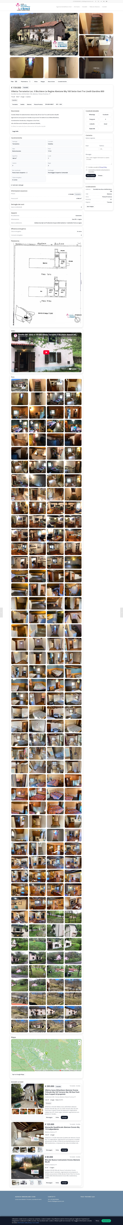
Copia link (92, 128)
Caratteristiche (62, 81)
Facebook (105, 114)
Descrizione (51, 81)
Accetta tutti (106, 1220)
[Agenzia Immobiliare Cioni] (22, 7)
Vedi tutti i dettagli (17, 185)
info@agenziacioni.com (87, 1)
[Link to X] (98, 1)
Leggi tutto (15, 131)
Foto (14, 81)
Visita (57, 1117)
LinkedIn (92, 124)
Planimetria (25, 81)
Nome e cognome (90, 138)
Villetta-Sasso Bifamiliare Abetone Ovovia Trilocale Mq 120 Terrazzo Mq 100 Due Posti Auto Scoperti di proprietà (62, 1092)
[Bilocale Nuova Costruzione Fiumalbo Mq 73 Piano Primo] (1, 612)
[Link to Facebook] (95, 1)
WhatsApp (92, 114)
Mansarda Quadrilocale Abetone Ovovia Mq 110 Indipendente (62, 1128)
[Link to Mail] (103, 1)
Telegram (92, 119)
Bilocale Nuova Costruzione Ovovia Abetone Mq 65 (62, 1161)
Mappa (43, 81)
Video (36, 81)
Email (105, 124)
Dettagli (64, 1117)
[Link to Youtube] (106, 1)
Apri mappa (90, 206)
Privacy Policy (103, 167)
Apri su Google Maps (18, 1074)
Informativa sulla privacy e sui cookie (28, 1222)
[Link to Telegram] (101, 1)
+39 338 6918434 (76, 1)
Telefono (101, 146)
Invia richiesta (91, 175)
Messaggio (49, 1117)
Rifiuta (97, 1220)
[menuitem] (64, 7)
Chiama (100, 175)
